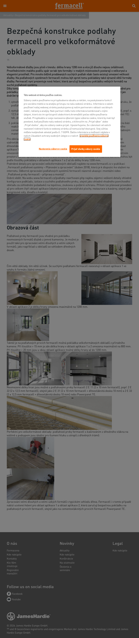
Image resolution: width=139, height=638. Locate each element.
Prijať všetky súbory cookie (85, 148)
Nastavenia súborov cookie (53, 148)
